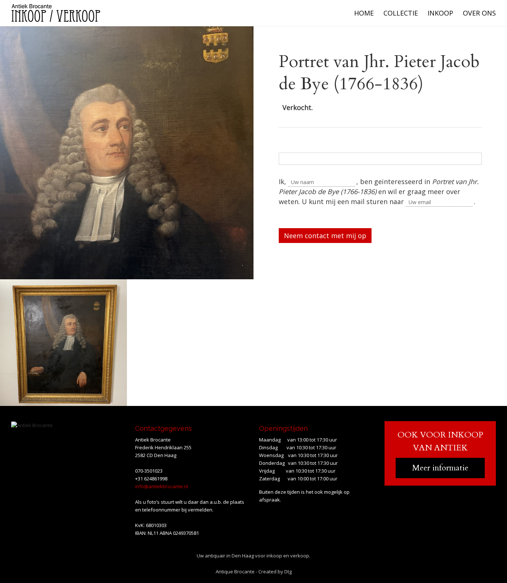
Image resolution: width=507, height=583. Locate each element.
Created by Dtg (275, 571)
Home (364, 13)
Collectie (400, 13)
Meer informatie (440, 467)
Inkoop (440, 13)
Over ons (479, 13)
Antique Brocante (235, 571)
